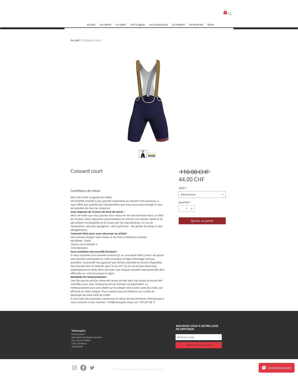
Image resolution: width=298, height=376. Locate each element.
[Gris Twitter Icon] (92, 368)
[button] (225, 11)
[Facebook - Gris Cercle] (83, 368)
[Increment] (192, 209)
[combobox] (202, 194)
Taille (183, 188)
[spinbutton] (186, 209)
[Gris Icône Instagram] (74, 368)
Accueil (75, 40)
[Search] (230, 14)
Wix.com (158, 369)
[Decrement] (181, 209)
